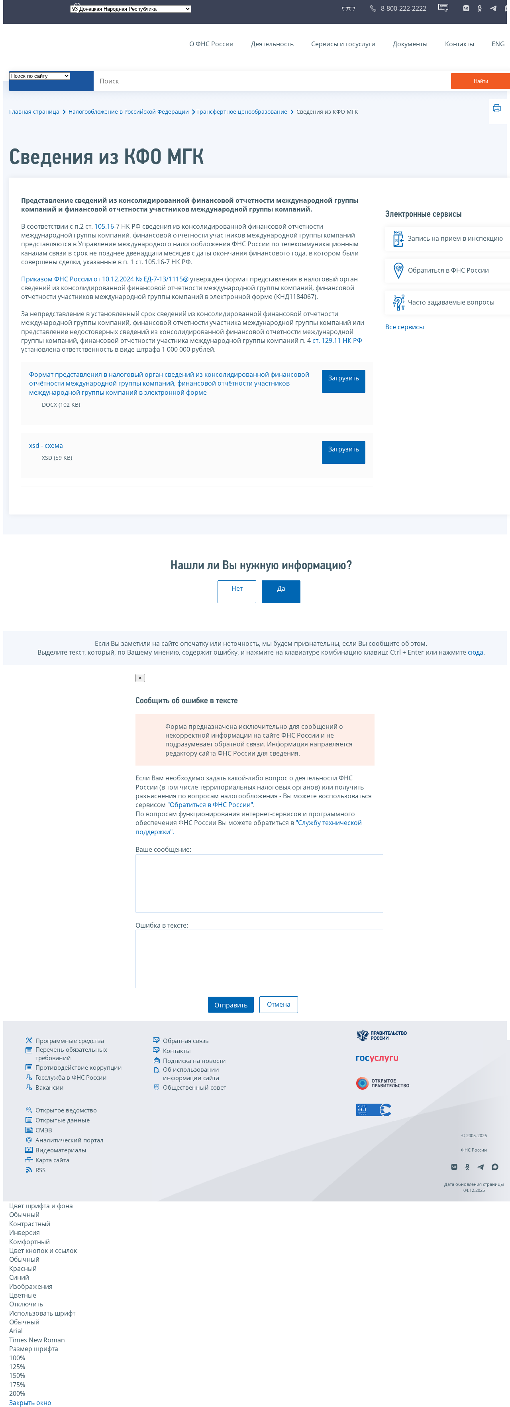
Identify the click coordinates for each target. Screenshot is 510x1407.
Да (281, 588)
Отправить (230, 1005)
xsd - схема (46, 445)
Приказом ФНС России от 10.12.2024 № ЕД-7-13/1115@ (104, 279)
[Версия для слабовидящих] (350, 8)
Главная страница (34, 111)
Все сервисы (404, 327)
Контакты (459, 44)
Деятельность (272, 44)
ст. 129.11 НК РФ (337, 340)
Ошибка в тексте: (161, 925)
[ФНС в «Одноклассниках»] (480, 8)
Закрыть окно (30, 1402)
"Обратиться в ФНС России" (210, 804)
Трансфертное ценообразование (241, 111)
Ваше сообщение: (163, 849)
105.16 (104, 226)
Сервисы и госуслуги (343, 44)
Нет (237, 588)
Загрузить (343, 378)
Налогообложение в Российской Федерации (129, 111)
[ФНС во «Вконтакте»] (466, 8)
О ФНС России (211, 44)
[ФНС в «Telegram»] (493, 8)
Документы (410, 44)
